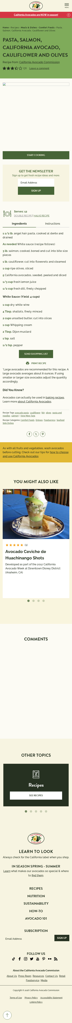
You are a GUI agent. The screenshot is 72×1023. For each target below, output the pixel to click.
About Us (12, 976)
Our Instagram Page (25, 959)
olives (48, 413)
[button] (7, 1015)
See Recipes (36, 795)
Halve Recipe (41, 215)
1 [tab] (28, 601)
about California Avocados (34, 401)
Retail (62, 976)
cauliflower (35, 413)
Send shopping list (36, 354)
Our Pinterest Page (43, 959)
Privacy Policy (31, 998)
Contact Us (51, 976)
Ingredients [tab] (19, 223)
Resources (38, 976)
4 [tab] (43, 601)
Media (44, 980)
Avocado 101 (36, 918)
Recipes (36, 888)
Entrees (39, 420)
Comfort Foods (27, 420)
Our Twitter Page (31, 959)
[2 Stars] (8, 68)
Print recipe (38, 363)
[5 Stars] (20, 68)
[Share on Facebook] (29, 434)
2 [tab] (33, 601)
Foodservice (49, 420)
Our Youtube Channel (37, 959)
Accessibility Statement (51, 998)
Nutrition (36, 896)
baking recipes (55, 397)
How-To (36, 911)
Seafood (60, 420)
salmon (14, 416)
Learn (6, 871)
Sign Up (36, 190)
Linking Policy (36, 1002)
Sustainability (36, 903)
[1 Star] (4, 68)
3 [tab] (38, 601)
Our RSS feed (55, 959)
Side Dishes (8, 423)
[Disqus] (36, 686)
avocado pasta (22, 413)
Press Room (24, 976)
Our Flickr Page (49, 959)
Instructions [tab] (52, 223)
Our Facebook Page (19, 959)
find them (37, 875)
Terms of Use (16, 998)
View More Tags (27, 416)
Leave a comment (39, 68)
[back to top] (7, 1015)
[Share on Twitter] (36, 434)
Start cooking (36, 155)
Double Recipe (23, 215)
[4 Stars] (16, 68)
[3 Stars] (12, 68)
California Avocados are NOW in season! (36, 14)
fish (43, 413)
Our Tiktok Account (13, 959)
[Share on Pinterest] (42, 434)
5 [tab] (46, 811)
